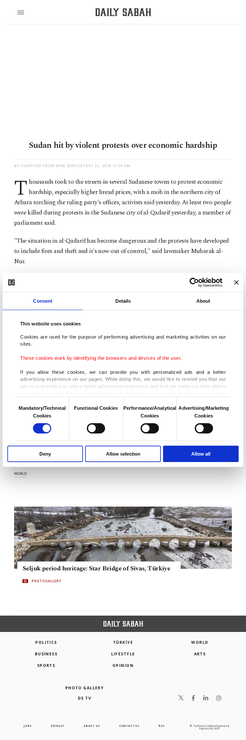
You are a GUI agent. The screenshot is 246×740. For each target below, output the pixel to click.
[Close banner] (236, 282)
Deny (45, 454)
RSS (161, 725)
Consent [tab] (42, 301)
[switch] (96, 428)
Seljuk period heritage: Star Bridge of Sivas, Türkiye (96, 568)
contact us (129, 725)
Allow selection (123, 454)
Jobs (27, 725)
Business (46, 654)
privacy (57, 725)
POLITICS (46, 642)
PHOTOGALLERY (46, 581)
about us (92, 725)
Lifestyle (123, 654)
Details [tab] (123, 301)
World (199, 642)
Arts (200, 654)
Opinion (123, 665)
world (20, 473)
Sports (46, 665)
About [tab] (203, 301)
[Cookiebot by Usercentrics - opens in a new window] (194, 282)
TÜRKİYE (123, 642)
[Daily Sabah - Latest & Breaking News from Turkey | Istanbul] (123, 12)
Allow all (200, 454)
